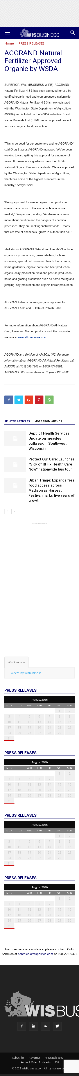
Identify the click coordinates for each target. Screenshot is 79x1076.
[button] (73, 33)
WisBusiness (16, 662)
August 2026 (40, 700)
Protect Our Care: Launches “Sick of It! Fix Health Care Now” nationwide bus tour (52, 464)
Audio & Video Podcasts (35, 1062)
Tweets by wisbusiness (25, 673)
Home (9, 43)
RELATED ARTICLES (17, 421)
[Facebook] (21, 1026)
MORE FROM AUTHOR (48, 421)
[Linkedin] (33, 1026)
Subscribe (18, 1058)
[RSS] (45, 1026)
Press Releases (54, 1058)
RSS (57, 1062)
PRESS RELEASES (31, 43)
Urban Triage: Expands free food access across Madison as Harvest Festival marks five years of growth (52, 490)
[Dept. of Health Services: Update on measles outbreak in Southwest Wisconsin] (15, 438)
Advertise (35, 1058)
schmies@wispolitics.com (35, 954)
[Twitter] (57, 1026)
